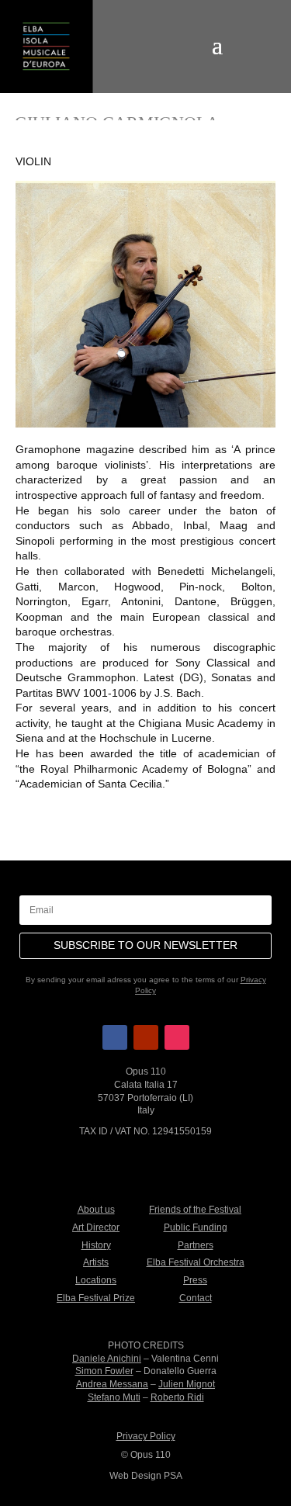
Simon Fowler (104, 1371)
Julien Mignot (186, 1384)
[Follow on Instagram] (177, 1037)
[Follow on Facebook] (114, 1037)
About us (96, 1209)
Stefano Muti (114, 1397)
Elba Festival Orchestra (195, 1262)
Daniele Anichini (106, 1358)
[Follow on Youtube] (145, 1037)
